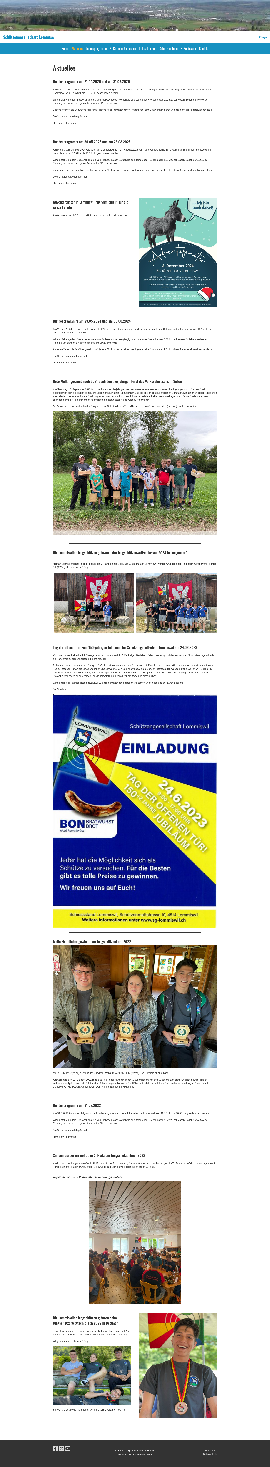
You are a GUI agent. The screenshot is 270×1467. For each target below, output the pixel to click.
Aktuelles (77, 48)
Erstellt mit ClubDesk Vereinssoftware (135, 1454)
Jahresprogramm (96, 48)
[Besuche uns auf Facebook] (55, 1449)
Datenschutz (210, 1454)
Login (264, 37)
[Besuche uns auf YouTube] (67, 1449)
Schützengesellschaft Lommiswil (30, 37)
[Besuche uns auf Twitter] (61, 1449)
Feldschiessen (147, 48)
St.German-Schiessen (123, 48)
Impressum (211, 1450)
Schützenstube (168, 48)
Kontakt (204, 48)
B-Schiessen (188, 48)
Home (64, 48)
